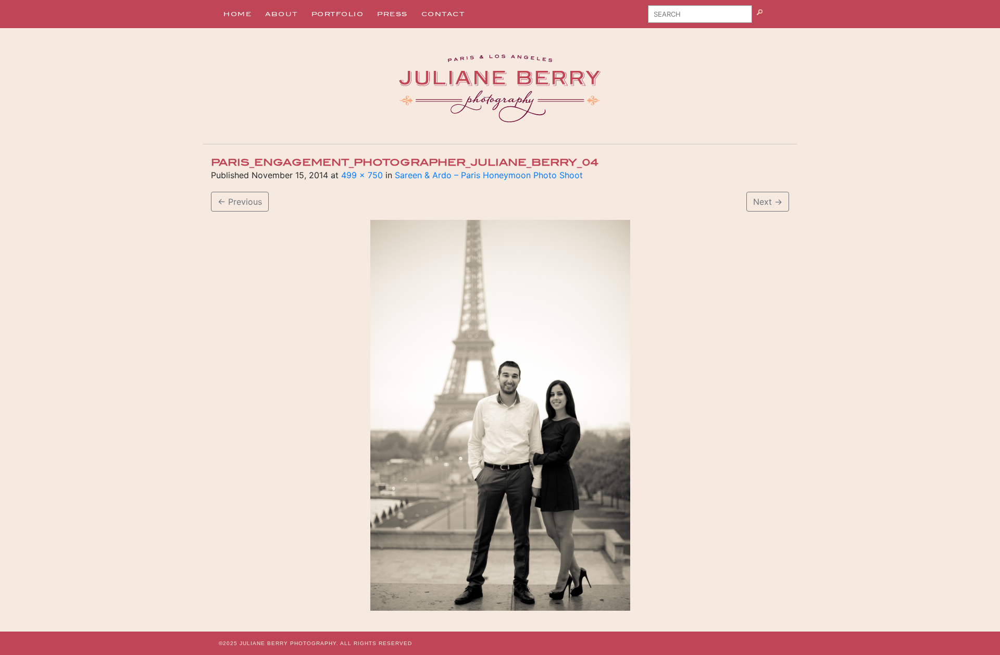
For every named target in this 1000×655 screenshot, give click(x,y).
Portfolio (337, 14)
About (281, 14)
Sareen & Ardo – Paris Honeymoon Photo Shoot (489, 175)
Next (767, 201)
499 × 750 (362, 175)
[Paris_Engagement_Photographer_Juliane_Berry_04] (500, 415)
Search (773, 17)
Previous (240, 201)
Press (392, 14)
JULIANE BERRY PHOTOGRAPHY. (289, 643)
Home (237, 14)
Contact (443, 14)
